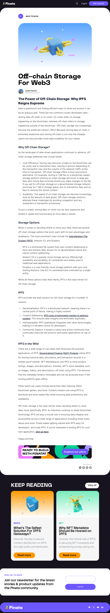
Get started (98, 3)
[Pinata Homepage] (13, 607)
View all (92, 485)
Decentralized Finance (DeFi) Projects (59, 353)
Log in (84, 3)
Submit (80, 587)
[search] (77, 3)
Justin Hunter (31, 91)
